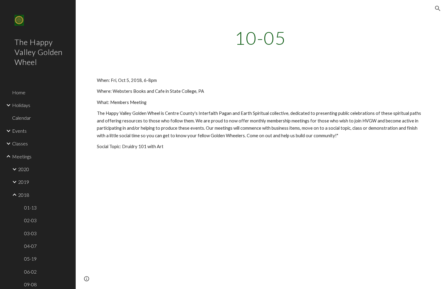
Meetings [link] (21, 156)
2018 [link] (23, 195)
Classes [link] (20, 143)
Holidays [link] (21, 105)
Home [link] (18, 92)
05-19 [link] (30, 258)
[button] (437, 8)
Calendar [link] (21, 118)
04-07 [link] (30, 246)
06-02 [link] (30, 271)
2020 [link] (23, 169)
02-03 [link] (30, 220)
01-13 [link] (30, 207)
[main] (260, 37)
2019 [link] (23, 182)
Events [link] (19, 131)
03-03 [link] (30, 233)
